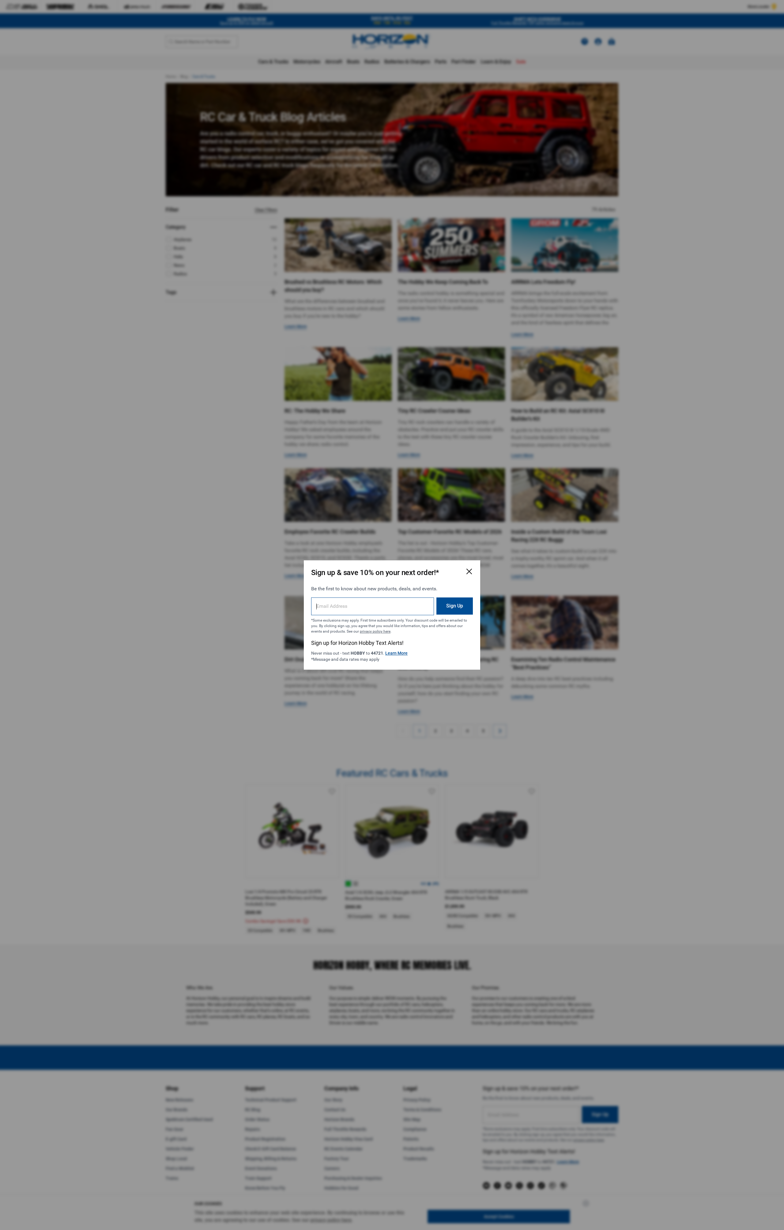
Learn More (396, 653)
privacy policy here (375, 631)
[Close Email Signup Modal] (469, 571)
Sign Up (454, 606)
